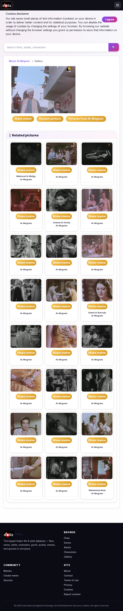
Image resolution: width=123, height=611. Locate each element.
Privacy (68, 584)
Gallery (68, 556)
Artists (67, 547)
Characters (70, 552)
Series (67, 542)
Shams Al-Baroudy (97, 312)
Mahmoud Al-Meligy (26, 176)
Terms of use (71, 580)
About (67, 570)
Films (67, 538)
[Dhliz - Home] (6, 5)
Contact (68, 575)
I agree (109, 19)
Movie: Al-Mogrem (19, 61)
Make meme (26, 170)
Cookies (68, 589)
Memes (8, 570)
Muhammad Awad (97, 490)
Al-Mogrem (26, 179)
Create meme (11, 575)
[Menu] (117, 5)
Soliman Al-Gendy (61, 222)
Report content (72, 594)
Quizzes (8, 580)
